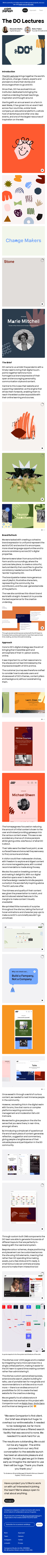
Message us (9, 1501)
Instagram (7, 1540)
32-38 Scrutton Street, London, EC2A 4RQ (18, 1550)
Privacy (20, 1543)
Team (41, 10)
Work (25, 10)
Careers (21, 1536)
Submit (39, 1524)
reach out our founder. (26, 4)
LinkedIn (7, 1543)
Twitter (20, 1540)
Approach (33, 10)
